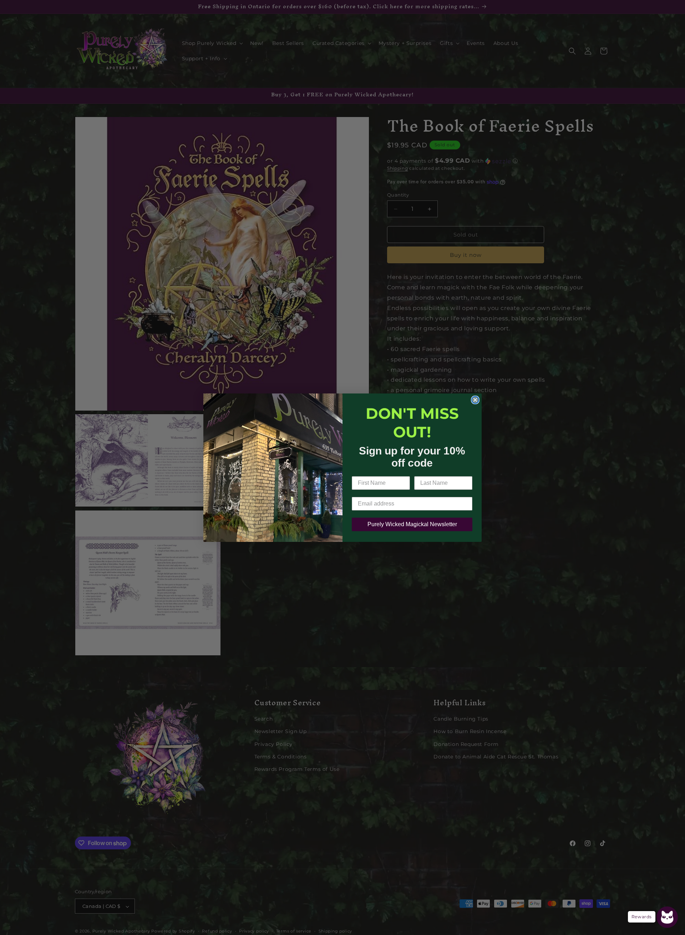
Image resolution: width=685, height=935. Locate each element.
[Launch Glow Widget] (667, 917)
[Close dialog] (475, 399)
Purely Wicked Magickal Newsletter (412, 524)
